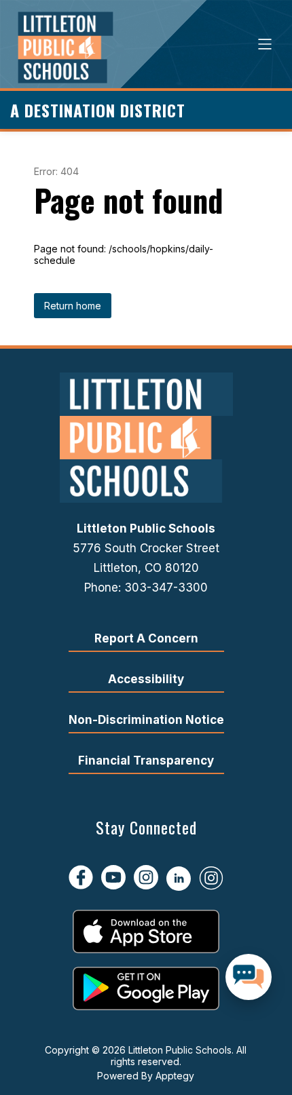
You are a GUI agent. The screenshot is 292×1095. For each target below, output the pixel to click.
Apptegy (175, 1075)
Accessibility (146, 679)
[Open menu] (264, 44)
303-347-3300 (166, 587)
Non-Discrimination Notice (146, 720)
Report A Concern (146, 638)
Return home (72, 305)
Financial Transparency (146, 760)
